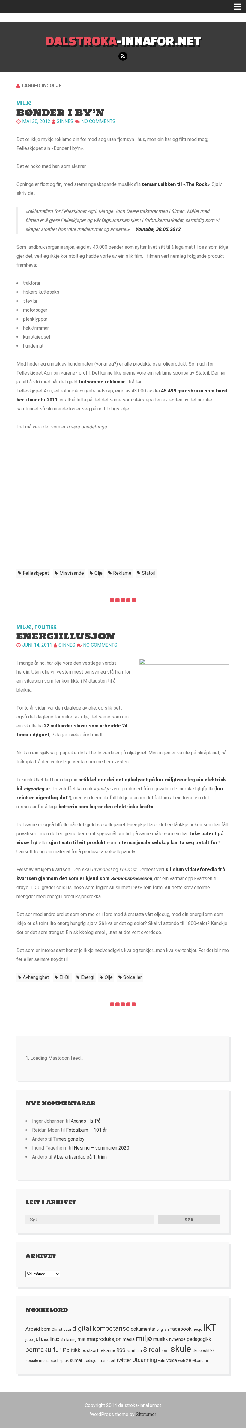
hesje (197, 1329)
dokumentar (143, 1329)
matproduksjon (104, 1339)
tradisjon (91, 1361)
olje (98, 573)
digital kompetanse (101, 1328)
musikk (160, 1339)
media (129, 1339)
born (45, 1329)
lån (63, 1340)
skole (166, 1351)
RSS (120, 1350)
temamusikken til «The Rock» (175, 184)
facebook (181, 1329)
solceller (132, 977)
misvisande (71, 573)
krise (45, 1340)
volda (171, 1360)
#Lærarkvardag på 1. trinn (80, 1157)
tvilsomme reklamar (102, 382)
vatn (161, 1361)
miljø (144, 1338)
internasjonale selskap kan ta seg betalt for (167, 842)
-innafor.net (123, 40)
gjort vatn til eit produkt (77, 842)
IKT (209, 1328)
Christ (57, 1329)
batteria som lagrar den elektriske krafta (105, 806)
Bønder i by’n (60, 112)
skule (181, 1349)
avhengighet (36, 977)
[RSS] (123, 56)
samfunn (134, 1350)
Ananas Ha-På (85, 1121)
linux (54, 1339)
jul (37, 1339)
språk (64, 1361)
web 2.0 (184, 1361)
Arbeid (33, 1329)
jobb (29, 1340)
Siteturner (146, 1414)
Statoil (148, 573)
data (67, 1329)
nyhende (177, 1339)
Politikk (45, 627)
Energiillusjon (65, 636)
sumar (76, 1360)
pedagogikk (199, 1339)
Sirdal (151, 1349)
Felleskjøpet (36, 573)
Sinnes (65, 121)
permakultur (44, 1349)
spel (54, 1360)
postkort (90, 1350)
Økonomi (200, 1361)
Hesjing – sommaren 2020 (101, 1148)
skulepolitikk (203, 1350)
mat (82, 1339)
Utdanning (145, 1360)
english (163, 1329)
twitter (124, 1360)
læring (71, 1340)
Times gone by (69, 1139)
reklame (122, 573)
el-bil (64, 977)
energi (87, 977)
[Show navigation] (240, 6)
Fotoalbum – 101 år (86, 1130)
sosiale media (38, 1361)
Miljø (24, 103)
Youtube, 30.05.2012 (157, 229)
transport (108, 1361)
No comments (98, 121)
